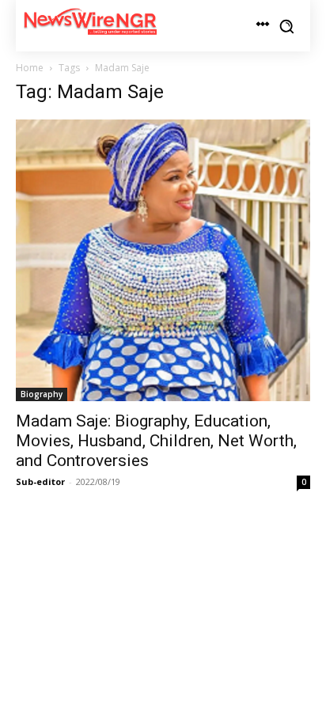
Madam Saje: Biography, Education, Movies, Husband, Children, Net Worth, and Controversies (156, 440)
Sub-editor (40, 481)
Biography (42, 394)
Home (30, 67)
